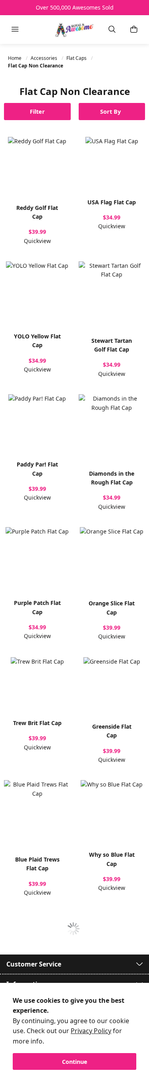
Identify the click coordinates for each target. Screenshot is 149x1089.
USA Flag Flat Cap (111, 202)
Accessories (44, 58)
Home (15, 58)
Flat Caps (77, 58)
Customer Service (33, 964)
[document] (74, 1033)
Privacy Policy (91, 1030)
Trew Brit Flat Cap (37, 723)
